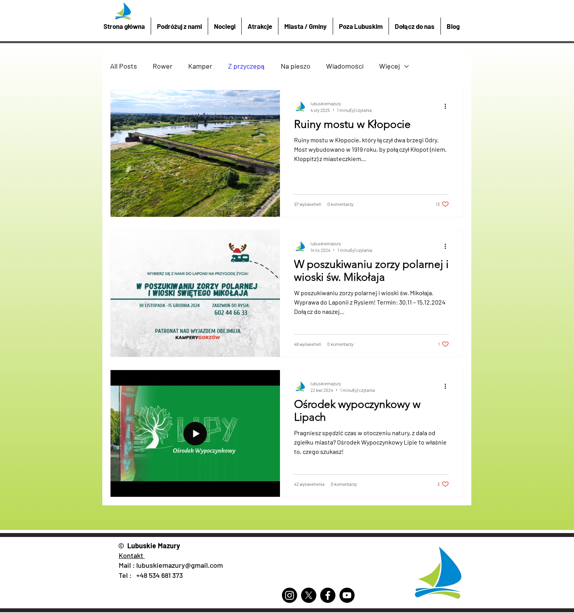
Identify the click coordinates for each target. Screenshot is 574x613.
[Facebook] (327, 595)
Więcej (389, 66)
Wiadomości (345, 66)
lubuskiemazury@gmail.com (179, 565)
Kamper (200, 66)
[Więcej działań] (448, 106)
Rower (163, 66)
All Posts (123, 66)
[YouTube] (347, 595)
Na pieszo (295, 66)
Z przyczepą (246, 66)
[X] (308, 595)
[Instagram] (289, 595)
